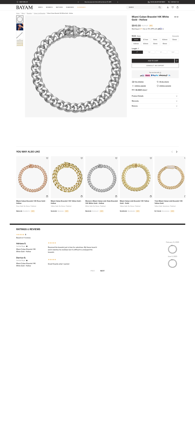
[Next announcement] (117, 2)
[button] (155, 74)
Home (18, 13)
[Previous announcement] (78, 2)
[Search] (159, 7)
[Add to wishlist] (177, 61)
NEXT (102, 271)
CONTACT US (175, 2)
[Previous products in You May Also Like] (173, 152)
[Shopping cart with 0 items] (177, 7)
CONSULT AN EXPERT (155, 65)
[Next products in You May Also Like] (177, 152)
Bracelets (29, 13)
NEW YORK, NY (24, 2)
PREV (92, 271)
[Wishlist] (172, 7)
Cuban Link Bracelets (39, 13)
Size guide (175, 36)
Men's (23, 13)
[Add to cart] (47, 196)
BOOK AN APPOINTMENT (158, 2)
